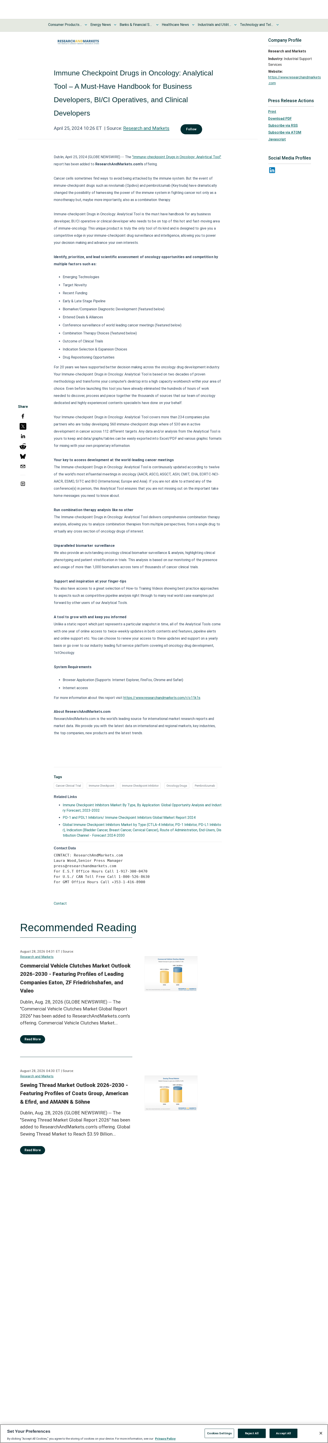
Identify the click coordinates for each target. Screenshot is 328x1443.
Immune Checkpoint (101, 785)
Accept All (283, 1433)
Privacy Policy (165, 1438)
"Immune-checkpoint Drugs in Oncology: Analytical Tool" (176, 157)
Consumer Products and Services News (65, 25)
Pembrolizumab (205, 785)
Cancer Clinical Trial (68, 785)
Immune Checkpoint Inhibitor (140, 785)
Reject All (252, 1433)
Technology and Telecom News (256, 25)
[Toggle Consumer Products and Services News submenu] (86, 25)
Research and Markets (146, 128)
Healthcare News (175, 25)
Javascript (277, 139)
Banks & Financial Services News (136, 25)
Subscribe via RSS (283, 125)
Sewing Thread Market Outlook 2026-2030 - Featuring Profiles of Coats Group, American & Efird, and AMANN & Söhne (74, 1093)
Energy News (100, 25)
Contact (60, 903)
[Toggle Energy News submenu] (115, 25)
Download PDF (280, 118)
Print (272, 112)
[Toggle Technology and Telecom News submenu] (277, 25)
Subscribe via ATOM (284, 132)
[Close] (321, 1433)
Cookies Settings (219, 1433)
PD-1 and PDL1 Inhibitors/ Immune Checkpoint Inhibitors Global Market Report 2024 (129, 817)
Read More (33, 1039)
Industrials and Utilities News (214, 25)
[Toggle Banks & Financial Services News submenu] (157, 25)
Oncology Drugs (176, 785)
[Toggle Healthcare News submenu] (193, 25)
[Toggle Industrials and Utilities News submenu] (235, 25)
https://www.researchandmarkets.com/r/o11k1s (161, 698)
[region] (164, 1433)
